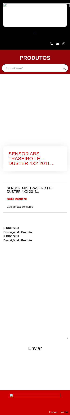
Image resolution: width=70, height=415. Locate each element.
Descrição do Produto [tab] (17, 232)
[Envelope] (58, 44)
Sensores (27, 206)
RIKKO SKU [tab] (11, 228)
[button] (35, 33)
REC (66, 412)
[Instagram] (64, 44)
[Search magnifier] (64, 68)
